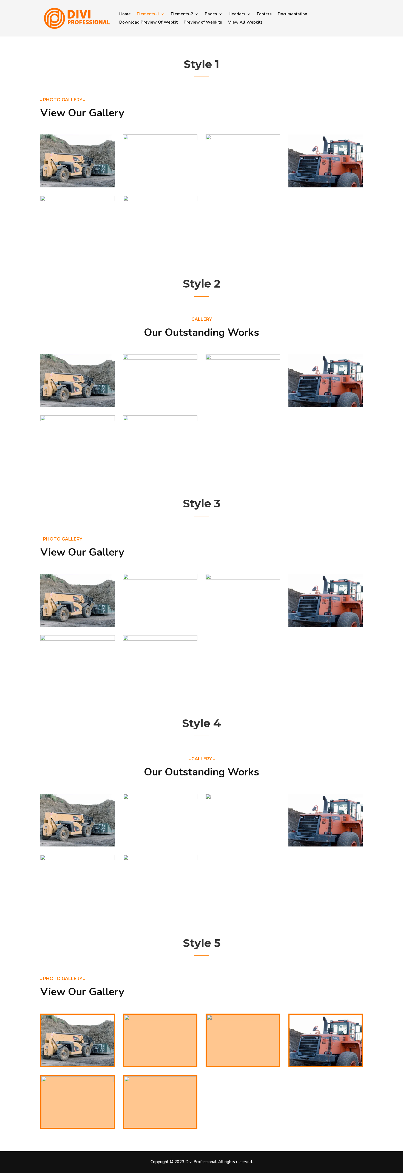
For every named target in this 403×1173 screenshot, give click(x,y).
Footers (264, 14)
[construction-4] (160, 199)
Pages (211, 14)
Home (125, 14)
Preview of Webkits (203, 22)
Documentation (292, 14)
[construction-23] (243, 138)
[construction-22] (160, 138)
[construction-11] (77, 199)
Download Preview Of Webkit (148, 22)
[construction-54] (77, 186)
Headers (237, 14)
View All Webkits (245, 22)
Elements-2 (182, 14)
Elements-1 (148, 14)
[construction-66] (325, 186)
